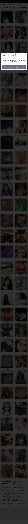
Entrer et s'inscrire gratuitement (14, 67)
